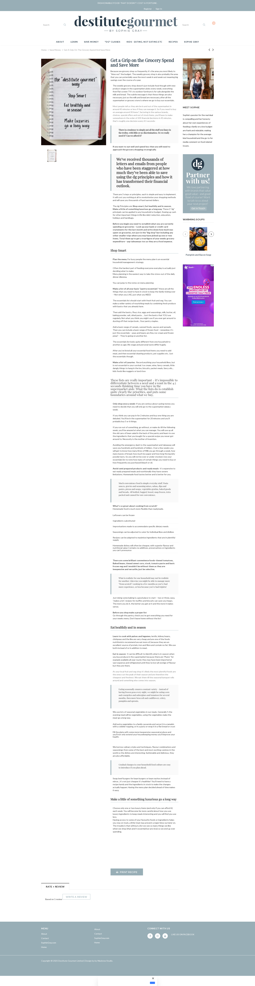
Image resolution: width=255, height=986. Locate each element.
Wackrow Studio (104, 960)
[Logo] (125, 24)
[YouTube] (165, 936)
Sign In (159, 9)
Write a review (76, 896)
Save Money (55, 50)
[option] (198, 242)
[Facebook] (150, 936)
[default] (152, 983)
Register (148, 9)
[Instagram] (157, 936)
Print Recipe (128, 872)
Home (44, 50)
